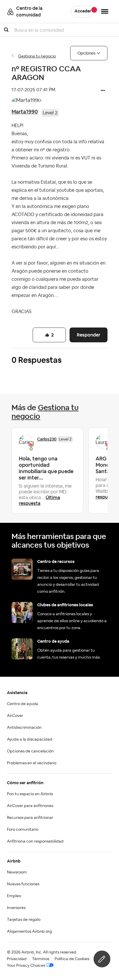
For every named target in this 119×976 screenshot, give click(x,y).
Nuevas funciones (23, 884)
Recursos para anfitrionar (30, 818)
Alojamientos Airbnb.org (29, 931)
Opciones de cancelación (30, 751)
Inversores (16, 908)
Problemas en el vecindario (31, 763)
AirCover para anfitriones (30, 806)
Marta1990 (25, 111)
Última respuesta (39, 500)
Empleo (14, 896)
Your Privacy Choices (26, 966)
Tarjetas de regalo (23, 920)
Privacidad (17, 959)
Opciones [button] (86, 53)
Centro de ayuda (22, 704)
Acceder (83, 11)
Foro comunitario (22, 830)
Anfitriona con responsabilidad (35, 841)
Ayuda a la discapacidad (29, 739)
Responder (88, 335)
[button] (102, 91)
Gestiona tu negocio (37, 56)
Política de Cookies (72, 959)
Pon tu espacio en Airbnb (30, 794)
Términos (40, 959)
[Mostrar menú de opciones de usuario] (104, 11)
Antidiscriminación (24, 728)
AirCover (15, 716)
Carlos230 (47, 439)
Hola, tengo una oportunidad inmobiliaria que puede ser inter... (46, 468)
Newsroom (17, 872)
